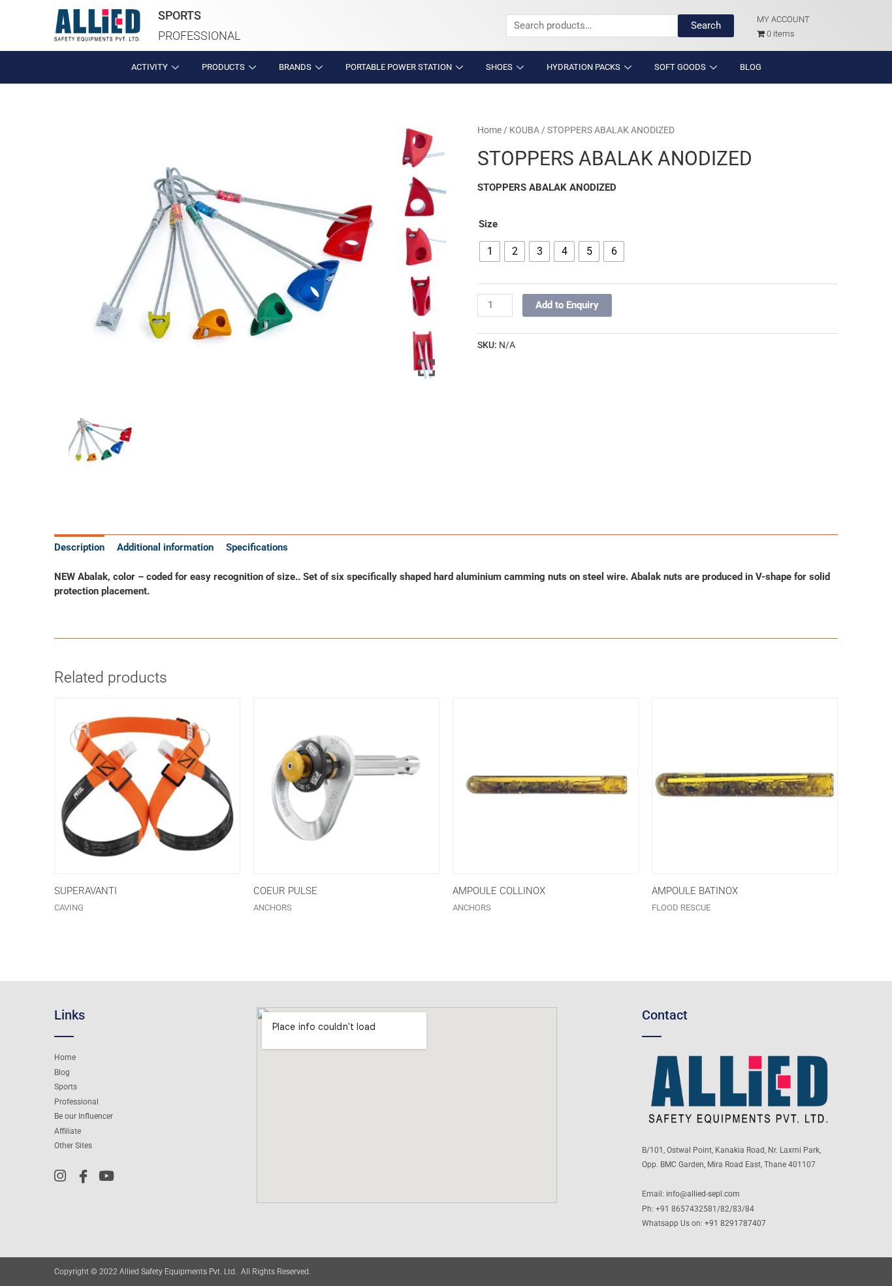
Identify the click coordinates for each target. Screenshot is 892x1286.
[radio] (490, 251)
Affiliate (67, 1131)
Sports (179, 15)
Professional (199, 35)
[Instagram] (64, 1176)
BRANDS (295, 67)
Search (706, 25)
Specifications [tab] (257, 547)
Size (488, 224)
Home (489, 130)
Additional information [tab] (165, 547)
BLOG (750, 67)
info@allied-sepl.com (703, 1193)
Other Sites (73, 1145)
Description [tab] (79, 547)
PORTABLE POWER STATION (398, 67)
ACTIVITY (149, 67)
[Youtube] (108, 1176)
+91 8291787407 (735, 1223)
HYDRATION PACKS (583, 67)
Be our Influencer (83, 1116)
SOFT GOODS (680, 67)
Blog (62, 1072)
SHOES (499, 67)
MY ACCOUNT (783, 19)
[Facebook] (86, 1176)
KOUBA (524, 130)
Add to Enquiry (567, 305)
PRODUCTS (223, 67)
